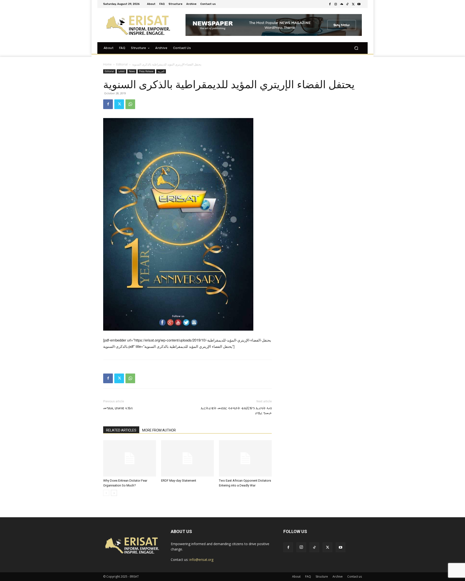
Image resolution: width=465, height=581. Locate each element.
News (132, 71)
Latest (121, 71)
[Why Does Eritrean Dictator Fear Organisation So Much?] (129, 458)
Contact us (354, 576)
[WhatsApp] (130, 104)
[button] (356, 48)
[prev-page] (106, 493)
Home (107, 64)
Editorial (122, 64)
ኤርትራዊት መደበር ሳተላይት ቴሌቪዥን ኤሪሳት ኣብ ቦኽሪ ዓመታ (236, 410)
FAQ (308, 576)
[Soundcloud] (341, 4)
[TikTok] (347, 4)
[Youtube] (359, 4)
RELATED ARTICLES (121, 430)
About (296, 576)
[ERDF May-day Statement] (187, 458)
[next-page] (114, 493)
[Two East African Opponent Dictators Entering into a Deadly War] (245, 458)
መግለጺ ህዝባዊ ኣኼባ (117, 408)
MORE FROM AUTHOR (159, 430)
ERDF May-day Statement (178, 480)
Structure (322, 576)
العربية (161, 71)
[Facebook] (330, 4)
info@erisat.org (201, 559)
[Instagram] (336, 4)
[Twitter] (353, 4)
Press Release (146, 71)
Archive (338, 576)
